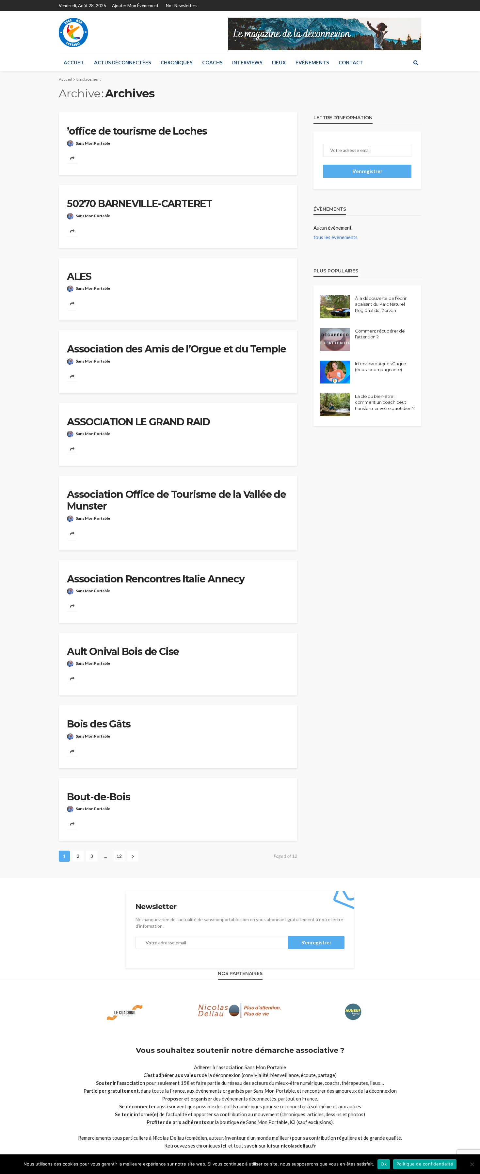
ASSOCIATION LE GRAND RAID (138, 422)
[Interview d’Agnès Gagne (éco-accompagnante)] (335, 372)
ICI (293, 1122)
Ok (384, 1163)
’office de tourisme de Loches (137, 131)
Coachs (212, 62)
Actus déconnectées (122, 62)
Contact (351, 62)
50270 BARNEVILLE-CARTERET (139, 204)
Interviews (247, 62)
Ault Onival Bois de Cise (123, 652)
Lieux (279, 62)
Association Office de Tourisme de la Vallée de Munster (176, 500)
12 (119, 856)
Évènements (312, 62)
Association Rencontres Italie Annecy (156, 579)
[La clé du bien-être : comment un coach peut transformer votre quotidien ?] (335, 404)
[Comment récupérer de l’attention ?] (335, 339)
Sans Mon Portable (93, 143)
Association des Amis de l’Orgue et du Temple (176, 349)
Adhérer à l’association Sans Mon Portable (240, 1067)
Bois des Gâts (98, 724)
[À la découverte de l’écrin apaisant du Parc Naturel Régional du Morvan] (335, 306)
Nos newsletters (181, 5)
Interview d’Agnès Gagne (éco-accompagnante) (380, 366)
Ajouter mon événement (135, 5)
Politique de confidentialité (424, 1163)
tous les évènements (335, 237)
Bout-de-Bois (98, 797)
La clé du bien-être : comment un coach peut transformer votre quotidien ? (384, 402)
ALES (79, 277)
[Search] (415, 62)
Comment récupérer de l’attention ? (380, 333)
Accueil (74, 62)
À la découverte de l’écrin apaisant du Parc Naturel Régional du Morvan (381, 304)
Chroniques (176, 62)
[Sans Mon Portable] (73, 32)
